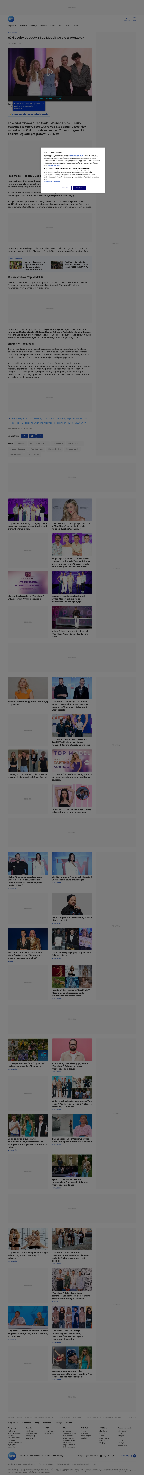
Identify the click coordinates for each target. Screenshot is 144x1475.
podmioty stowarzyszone (76, 155)
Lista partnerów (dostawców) (52, 181)
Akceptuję (79, 187)
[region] (73, 170)
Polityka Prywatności (54, 165)
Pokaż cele (65, 187)
